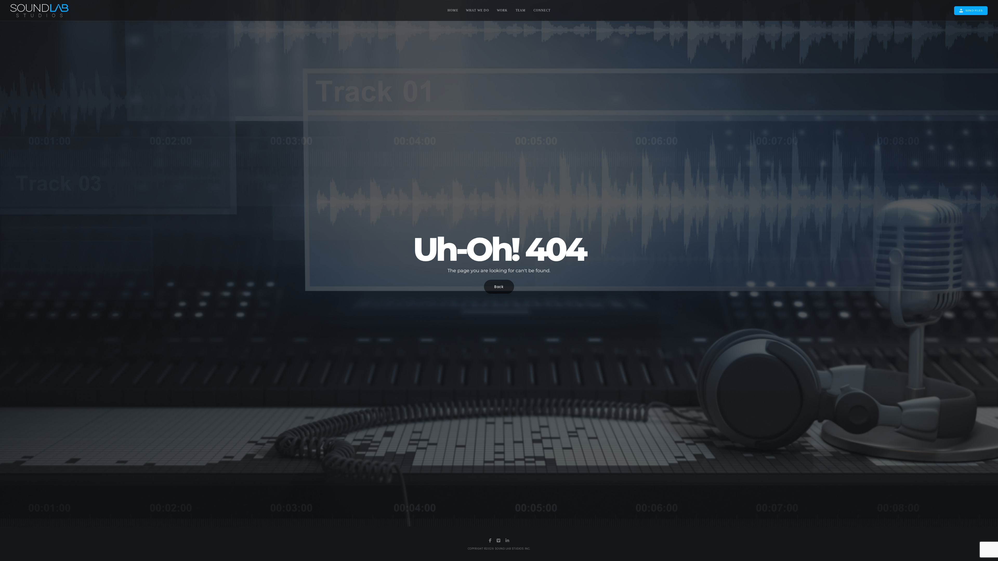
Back (499, 286)
